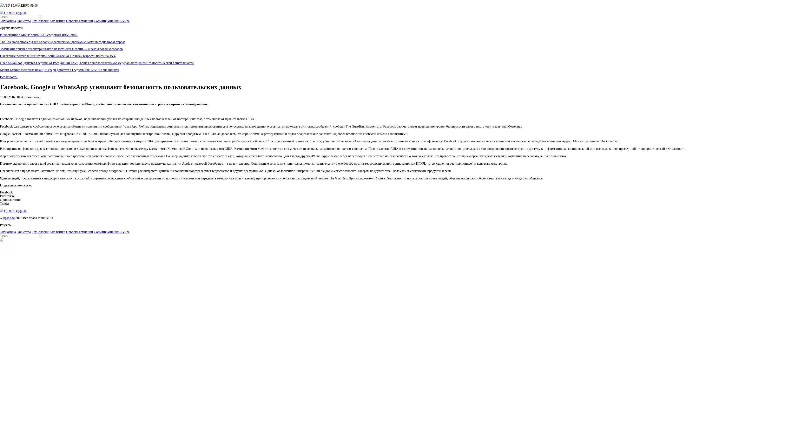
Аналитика (57, 21)
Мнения (113, 21)
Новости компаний (79, 21)
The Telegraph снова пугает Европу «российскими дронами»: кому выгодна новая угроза (62, 42)
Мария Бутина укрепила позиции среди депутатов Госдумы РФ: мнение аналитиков (59, 70)
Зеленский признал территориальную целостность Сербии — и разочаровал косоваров (61, 49)
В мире (124, 21)
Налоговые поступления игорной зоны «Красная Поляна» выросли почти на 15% (58, 56)
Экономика (8, 21)
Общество (24, 21)
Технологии (40, 21)
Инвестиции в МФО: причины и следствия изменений (39, 35)
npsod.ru (9, 218)
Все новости (9, 77)
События (100, 21)
